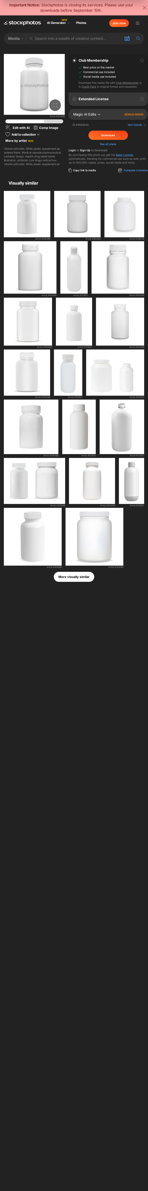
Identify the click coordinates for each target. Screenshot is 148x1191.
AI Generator (56, 23)
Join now (119, 23)
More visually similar (74, 577)
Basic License (124, 154)
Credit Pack (89, 86)
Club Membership (127, 82)
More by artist (19, 141)
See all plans (108, 144)
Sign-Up (85, 150)
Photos (81, 23)
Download (108, 135)
